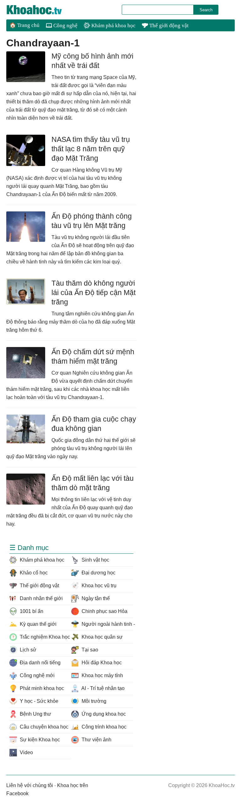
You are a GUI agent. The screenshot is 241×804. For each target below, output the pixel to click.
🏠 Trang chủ (24, 25)
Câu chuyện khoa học (43, 726)
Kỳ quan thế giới (37, 624)
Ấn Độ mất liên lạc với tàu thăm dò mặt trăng (92, 483)
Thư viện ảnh (95, 739)
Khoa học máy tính (101, 675)
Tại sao (89, 649)
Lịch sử (27, 649)
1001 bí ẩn (31, 611)
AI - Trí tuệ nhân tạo (102, 688)
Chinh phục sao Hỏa (103, 611)
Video (26, 752)
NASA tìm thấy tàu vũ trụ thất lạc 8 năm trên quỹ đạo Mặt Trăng (90, 148)
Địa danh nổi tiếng (40, 662)
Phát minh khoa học (41, 688)
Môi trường (93, 701)
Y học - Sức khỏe (38, 701)
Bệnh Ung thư (35, 714)
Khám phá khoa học (113, 26)
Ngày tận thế (95, 598)
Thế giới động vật (168, 26)
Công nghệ (65, 26)
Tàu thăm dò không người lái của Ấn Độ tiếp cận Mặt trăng (93, 292)
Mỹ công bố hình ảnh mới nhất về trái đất (92, 61)
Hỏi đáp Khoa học (101, 662)
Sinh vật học (94, 560)
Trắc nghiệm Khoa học (44, 637)
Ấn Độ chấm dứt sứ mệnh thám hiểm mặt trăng (92, 356)
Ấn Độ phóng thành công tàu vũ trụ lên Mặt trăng (91, 221)
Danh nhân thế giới (41, 598)
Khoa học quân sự (101, 637)
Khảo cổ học (33, 572)
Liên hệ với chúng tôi (29, 785)
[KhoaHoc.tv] (40, 9)
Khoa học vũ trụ (98, 585)
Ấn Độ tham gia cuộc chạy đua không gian (93, 424)
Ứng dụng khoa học (103, 714)
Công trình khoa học (103, 726)
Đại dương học (97, 572)
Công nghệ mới (37, 675)
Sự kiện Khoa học (39, 739)
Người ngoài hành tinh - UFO (106, 624)
